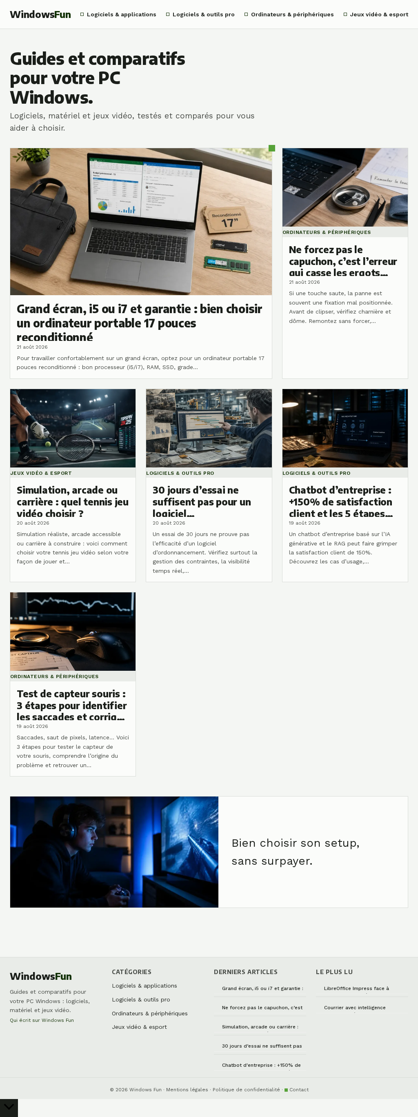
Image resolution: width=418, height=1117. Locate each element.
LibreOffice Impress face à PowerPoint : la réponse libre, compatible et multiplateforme (362, 990)
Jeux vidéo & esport (379, 14)
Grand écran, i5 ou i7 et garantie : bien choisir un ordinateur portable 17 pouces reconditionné (263, 990)
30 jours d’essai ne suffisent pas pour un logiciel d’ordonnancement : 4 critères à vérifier (262, 1047)
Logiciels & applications (121, 14)
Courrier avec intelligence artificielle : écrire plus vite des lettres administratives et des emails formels (362, 1009)
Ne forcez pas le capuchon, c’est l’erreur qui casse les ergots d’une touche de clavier (264, 1009)
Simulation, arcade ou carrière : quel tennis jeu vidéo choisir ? (260, 1028)
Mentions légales (187, 1090)
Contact (299, 1090)
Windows (40, 14)
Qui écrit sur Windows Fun (42, 1020)
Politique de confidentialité (246, 1090)
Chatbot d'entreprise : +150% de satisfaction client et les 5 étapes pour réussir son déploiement (263, 1066)
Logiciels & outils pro (204, 14)
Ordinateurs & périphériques (292, 14)
